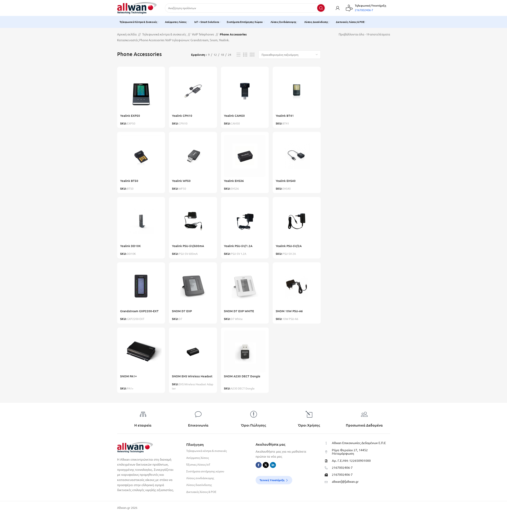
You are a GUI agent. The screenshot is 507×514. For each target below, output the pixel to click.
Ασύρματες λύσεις (197, 457)
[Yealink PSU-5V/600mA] (193, 221)
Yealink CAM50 (234, 116)
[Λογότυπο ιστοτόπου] (137, 7)
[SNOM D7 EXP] (193, 286)
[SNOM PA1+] (141, 352)
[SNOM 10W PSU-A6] (297, 286)
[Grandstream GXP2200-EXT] (141, 286)
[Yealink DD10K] (141, 221)
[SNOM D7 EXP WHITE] (245, 286)
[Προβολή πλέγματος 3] (245, 54)
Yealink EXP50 (130, 116)
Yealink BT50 (129, 181)
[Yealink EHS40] (297, 156)
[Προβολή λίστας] (238, 54)
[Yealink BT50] (141, 156)
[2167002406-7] (326, 467)
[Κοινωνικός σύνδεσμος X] (266, 465)
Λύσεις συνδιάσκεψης (200, 478)
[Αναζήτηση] (321, 8)
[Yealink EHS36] (245, 156)
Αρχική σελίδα (127, 34)
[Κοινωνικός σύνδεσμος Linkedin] (273, 465)
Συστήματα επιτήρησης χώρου (205, 471)
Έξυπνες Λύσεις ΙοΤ (198, 464)
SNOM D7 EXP (182, 311)
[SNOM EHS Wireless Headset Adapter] (193, 352)
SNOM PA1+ (128, 376)
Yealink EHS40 (286, 181)
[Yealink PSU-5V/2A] (297, 221)
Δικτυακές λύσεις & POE (201, 491)
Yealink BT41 (285, 116)
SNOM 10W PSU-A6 (289, 311)
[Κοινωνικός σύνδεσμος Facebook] (259, 465)
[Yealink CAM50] (245, 91)
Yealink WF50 (181, 181)
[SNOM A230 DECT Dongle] (245, 352)
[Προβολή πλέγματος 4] (252, 54)
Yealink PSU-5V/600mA (188, 246)
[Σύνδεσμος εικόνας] (135, 447)
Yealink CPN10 (182, 116)
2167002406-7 (342, 467)
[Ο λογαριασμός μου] (337, 8)
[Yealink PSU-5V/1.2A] (245, 221)
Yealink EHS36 (234, 181)
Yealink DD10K (130, 246)
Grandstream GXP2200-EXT (139, 311)
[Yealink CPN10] (193, 91)
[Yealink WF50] (193, 156)
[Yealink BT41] (297, 91)
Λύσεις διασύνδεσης (199, 485)
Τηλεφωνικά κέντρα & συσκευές (164, 34)
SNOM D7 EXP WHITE (239, 311)
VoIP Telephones (203, 34)
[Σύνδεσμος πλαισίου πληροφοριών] (366, 8)
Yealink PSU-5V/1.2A (238, 246)
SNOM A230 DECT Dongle (242, 376)
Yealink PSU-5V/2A (289, 246)
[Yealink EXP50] (141, 91)
